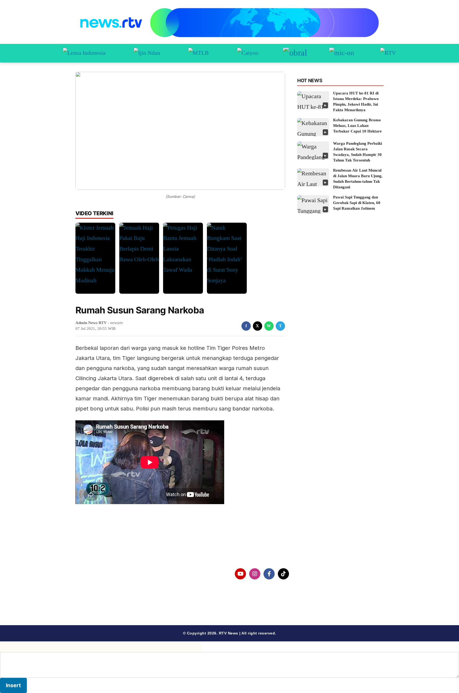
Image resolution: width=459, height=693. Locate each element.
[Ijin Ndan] (147, 53)
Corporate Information (107, 573)
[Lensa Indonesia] (84, 53)
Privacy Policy (98, 587)
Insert (13, 685)
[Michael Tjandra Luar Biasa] (198, 53)
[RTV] (388, 53)
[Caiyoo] (247, 53)
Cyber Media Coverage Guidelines (119, 601)
